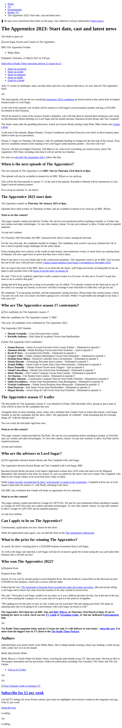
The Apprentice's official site (79, 532)
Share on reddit (15, 77)
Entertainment (15, 9)
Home (11, 4)
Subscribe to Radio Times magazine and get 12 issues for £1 (31, 63)
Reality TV (13, 12)
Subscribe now (8, 707)
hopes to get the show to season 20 (50, 270)
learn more (97, 21)
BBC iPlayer (60, 612)
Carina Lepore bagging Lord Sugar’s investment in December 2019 (77, 262)
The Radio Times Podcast (65, 631)
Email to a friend (16, 80)
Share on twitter (16, 71)
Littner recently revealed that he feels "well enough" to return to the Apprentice (47, 482)
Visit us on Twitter (17, 669)
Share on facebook (17, 69)
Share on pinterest (17, 74)
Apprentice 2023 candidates (60, 99)
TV (9, 6)
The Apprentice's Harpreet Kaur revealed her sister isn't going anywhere (57, 587)
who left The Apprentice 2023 (29, 157)
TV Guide (51, 615)
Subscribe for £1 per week (22, 693)
